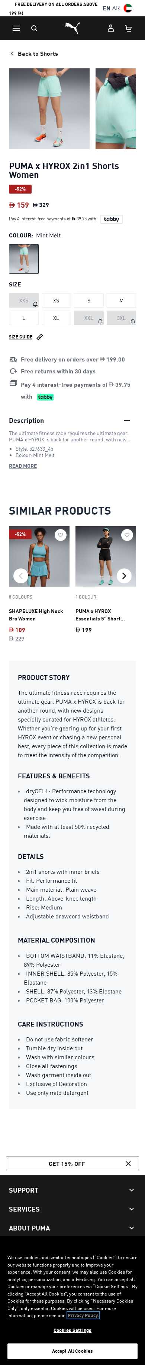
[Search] (34, 28)
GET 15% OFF (67, 1163)
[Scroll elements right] (124, 575)
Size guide (20, 337)
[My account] (110, 28)
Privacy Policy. (83, 1315)
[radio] (24, 259)
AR (116, 8)
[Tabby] (111, 219)
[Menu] (16, 28)
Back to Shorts (38, 53)
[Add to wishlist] (61, 535)
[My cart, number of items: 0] (128, 28)
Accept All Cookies (72, 1351)
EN (106, 8)
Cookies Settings (72, 1330)
